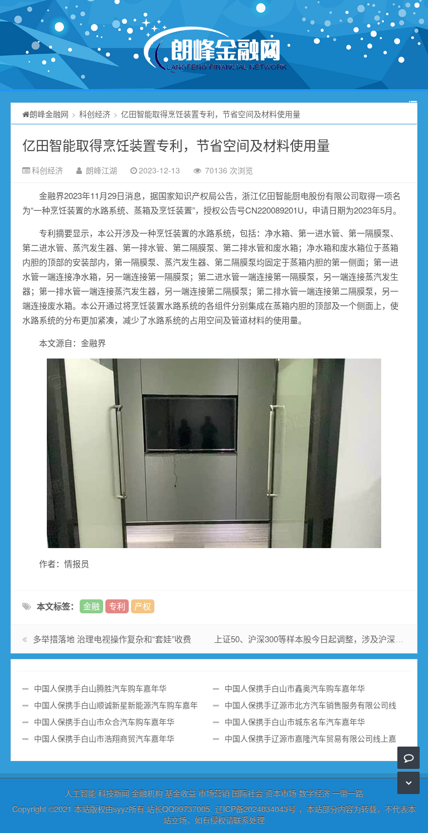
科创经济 (94, 113)
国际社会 (247, 792)
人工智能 (80, 792)
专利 (117, 606)
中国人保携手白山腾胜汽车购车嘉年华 (100, 688)
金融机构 (147, 792)
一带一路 (347, 792)
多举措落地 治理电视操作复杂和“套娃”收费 (112, 639)
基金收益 (180, 792)
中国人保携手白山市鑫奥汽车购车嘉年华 (295, 688)
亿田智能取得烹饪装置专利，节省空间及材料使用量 (176, 144)
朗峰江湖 (101, 170)
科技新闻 (113, 792)
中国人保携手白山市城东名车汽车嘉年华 (295, 721)
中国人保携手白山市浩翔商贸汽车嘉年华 (104, 738)
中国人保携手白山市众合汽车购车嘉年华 (104, 721)
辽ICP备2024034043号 (255, 808)
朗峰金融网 (49, 113)
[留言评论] (409, 757)
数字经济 (314, 792)
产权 (142, 606)
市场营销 (214, 792)
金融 (91, 606)
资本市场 (280, 792)
